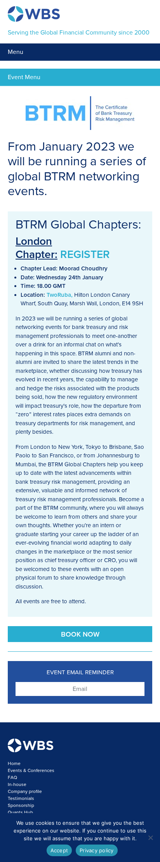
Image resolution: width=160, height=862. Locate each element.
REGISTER (85, 254)
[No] (150, 837)
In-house (17, 784)
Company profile (25, 791)
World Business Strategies (34, 14)
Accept (59, 850)
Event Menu (24, 77)
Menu (15, 52)
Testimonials (21, 798)
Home (14, 763)
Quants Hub (20, 812)
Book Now (80, 634)
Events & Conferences (31, 770)
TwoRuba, (60, 294)
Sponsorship (21, 805)
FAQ (12, 777)
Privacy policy (97, 850)
